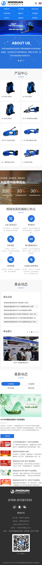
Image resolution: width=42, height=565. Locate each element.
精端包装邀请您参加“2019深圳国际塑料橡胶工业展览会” (21, 318)
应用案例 (35, 13)
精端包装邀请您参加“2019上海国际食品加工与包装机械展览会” (21, 322)
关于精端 (21, 9)
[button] (27, 332)
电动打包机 (35, 9)
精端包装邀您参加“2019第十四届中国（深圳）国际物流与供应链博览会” (21, 314)
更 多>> (21, 61)
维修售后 (21, 18)
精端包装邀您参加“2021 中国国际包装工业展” (19, 306)
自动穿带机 (7, 13)
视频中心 (21, 13)
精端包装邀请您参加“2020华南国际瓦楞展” (18, 310)
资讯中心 (7, 18)
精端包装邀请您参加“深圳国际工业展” (16, 303)
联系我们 (35, 18)
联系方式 (21, 513)
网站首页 (7, 9)
